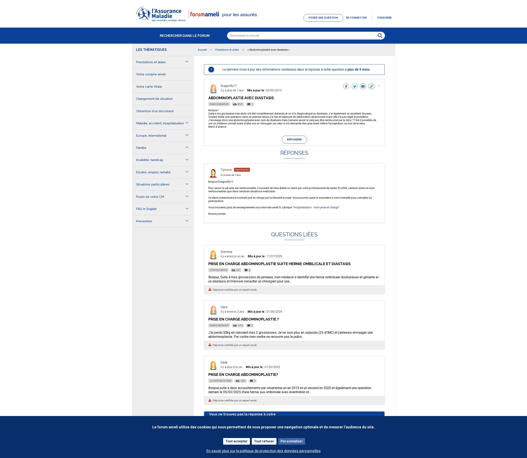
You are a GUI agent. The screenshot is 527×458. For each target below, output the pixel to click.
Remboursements (219, 104)
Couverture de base (220, 381)
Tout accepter (236, 441)
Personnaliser (292, 441)
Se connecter (356, 17)
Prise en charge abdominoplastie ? (243, 319)
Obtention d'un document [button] (155, 111)
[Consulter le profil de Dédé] (213, 369)
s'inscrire (384, 17)
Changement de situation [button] (154, 99)
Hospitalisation (218, 270)
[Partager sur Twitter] (355, 86)
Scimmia (226, 251)
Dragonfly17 (229, 85)
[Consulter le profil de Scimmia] (213, 258)
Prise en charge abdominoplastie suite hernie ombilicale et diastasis (279, 264)
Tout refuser (264, 441)
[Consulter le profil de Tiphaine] (213, 176)
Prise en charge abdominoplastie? (243, 374)
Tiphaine (226, 169)
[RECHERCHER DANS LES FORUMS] (380, 36)
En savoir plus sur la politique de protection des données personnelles (263, 451)
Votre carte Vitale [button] (149, 87)
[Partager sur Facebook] (346, 86)
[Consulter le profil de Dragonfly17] (213, 92)
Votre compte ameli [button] (151, 74)
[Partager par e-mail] (363, 86)
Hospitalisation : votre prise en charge (316, 207)
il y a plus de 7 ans (231, 175)
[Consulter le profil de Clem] (213, 313)
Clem (224, 307)
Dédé (224, 362)
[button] (263, 22)
